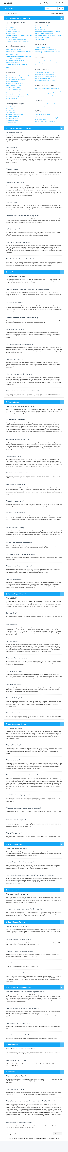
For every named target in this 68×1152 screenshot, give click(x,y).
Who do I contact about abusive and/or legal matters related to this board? (48, 118)
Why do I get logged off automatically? (16, 39)
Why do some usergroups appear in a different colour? (48, 35)
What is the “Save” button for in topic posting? (17, 95)
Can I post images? (11, 112)
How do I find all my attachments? (43, 106)
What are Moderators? (40, 28)
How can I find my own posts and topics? (45, 80)
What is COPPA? (10, 28)
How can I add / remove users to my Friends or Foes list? (48, 63)
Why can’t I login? (10, 33)
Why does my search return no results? (44, 74)
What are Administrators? (41, 26)
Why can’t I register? (11, 29)
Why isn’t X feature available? (42, 116)
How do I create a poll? (12, 81)
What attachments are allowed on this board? (46, 104)
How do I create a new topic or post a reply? (17, 76)
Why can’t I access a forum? (13, 87)
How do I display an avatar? (13, 62)
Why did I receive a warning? (13, 91)
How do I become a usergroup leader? (44, 33)
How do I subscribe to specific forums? (44, 94)
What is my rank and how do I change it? (16, 64)
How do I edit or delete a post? (14, 77)
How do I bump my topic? (12, 98)
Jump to (57, 1134)
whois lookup (57, 1106)
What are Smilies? (10, 110)
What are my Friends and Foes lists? (44, 61)
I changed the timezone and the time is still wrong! (18, 56)
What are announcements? (12, 116)
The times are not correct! (12, 54)
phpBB (56, 336)
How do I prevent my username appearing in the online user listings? (19, 52)
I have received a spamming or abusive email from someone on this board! (47, 52)
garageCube (8, 3)
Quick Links (10, 8)
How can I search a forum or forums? (44, 72)
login (40, 3)
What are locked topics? (12, 120)
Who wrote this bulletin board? (42, 114)
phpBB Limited (48, 1079)
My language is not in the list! (13, 58)
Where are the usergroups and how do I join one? (47, 31)
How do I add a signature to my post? (15, 79)
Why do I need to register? (12, 26)
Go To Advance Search (57, 13)
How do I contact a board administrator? (45, 121)
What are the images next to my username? (17, 60)
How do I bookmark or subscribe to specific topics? (48, 92)
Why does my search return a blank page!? (45, 76)
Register (48, 3)
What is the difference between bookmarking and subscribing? (47, 89)
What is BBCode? (10, 107)
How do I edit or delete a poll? (13, 85)
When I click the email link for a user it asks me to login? (18, 66)
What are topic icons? (11, 122)
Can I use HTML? (10, 109)
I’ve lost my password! (11, 37)
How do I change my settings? (13, 49)
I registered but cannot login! (13, 31)
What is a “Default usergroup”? (42, 37)
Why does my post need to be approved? (16, 96)
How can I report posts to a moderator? (16, 93)
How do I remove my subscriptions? (44, 95)
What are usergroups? (40, 29)
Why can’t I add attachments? (13, 89)
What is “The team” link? (41, 39)
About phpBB (56, 1081)
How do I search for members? (42, 78)
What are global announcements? (14, 114)
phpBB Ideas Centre (19, 1094)
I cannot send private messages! (43, 47)
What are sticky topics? (12, 118)
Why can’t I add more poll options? (15, 83)
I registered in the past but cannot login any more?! (19, 35)
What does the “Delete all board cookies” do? (17, 41)
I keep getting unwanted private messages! (45, 49)
